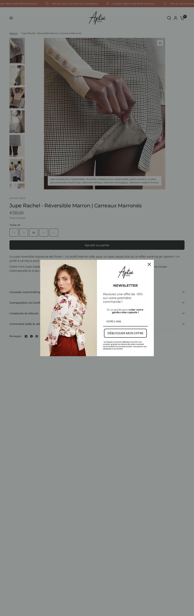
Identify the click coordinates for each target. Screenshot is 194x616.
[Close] (149, 264)
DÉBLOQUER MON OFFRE (125, 333)
